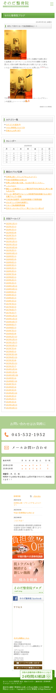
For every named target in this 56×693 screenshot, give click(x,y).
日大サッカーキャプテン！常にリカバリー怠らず (25, 208)
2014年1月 (10, 402)
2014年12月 (10, 369)
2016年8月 (10, 328)
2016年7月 (10, 331)
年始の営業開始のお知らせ (16, 180)
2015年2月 (10, 363)
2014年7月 (10, 384)
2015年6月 (10, 352)
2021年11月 (10, 244)
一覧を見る (37, 496)
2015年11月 (10, 342)
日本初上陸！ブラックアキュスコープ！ (21, 177)
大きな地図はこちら (21, 638)
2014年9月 (10, 378)
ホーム (5, 681)
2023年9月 (10, 233)
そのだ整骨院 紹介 (16, 681)
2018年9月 (10, 292)
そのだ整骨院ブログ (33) (15, 128)
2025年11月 (10, 224)
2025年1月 (10, 227)
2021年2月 (10, 250)
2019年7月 (10, 274)
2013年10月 (10, 408)
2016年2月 (10, 337)
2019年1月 (10, 283)
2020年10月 (10, 253)
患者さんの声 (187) (13, 131)
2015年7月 (10, 349)
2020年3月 (10, 268)
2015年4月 (10, 357)
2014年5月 (10, 390)
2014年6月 (10, 387)
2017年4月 (10, 310)
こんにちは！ (11, 186)
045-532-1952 (19, 660)
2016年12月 (10, 316)
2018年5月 (10, 295)
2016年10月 (10, 322)
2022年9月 (10, 238)
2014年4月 (10, 393)
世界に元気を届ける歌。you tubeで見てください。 (25, 183)
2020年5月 (10, 265)
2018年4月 (10, 298)
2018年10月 (10, 289)
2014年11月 (10, 372)
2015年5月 (10, 354)
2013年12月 (10, 405)
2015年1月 (10, 366)
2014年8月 (10, 381)
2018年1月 (10, 301)
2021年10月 (10, 247)
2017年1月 (10, 313)
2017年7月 (10, 304)
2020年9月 (10, 256)
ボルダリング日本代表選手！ (17, 202)
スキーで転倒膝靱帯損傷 (15, 205)
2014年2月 (10, 399)
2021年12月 (10, 241)
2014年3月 (10, 396)
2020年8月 (10, 259)
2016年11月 (10, 319)
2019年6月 (10, 277)
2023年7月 (10, 235)
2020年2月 (10, 271)
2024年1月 (10, 230)
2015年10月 (10, 345)
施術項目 (39, 681)
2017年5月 (10, 307)
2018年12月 (10, 286)
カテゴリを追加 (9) (13, 125)
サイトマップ (16, 683)
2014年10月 (10, 375)
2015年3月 (10, 360)
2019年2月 (10, 280)
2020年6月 (10, 262)
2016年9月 (10, 325)
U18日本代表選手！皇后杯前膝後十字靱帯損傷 (24, 199)
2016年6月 (10, 334)
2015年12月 (10, 339)
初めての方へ (29, 681)
